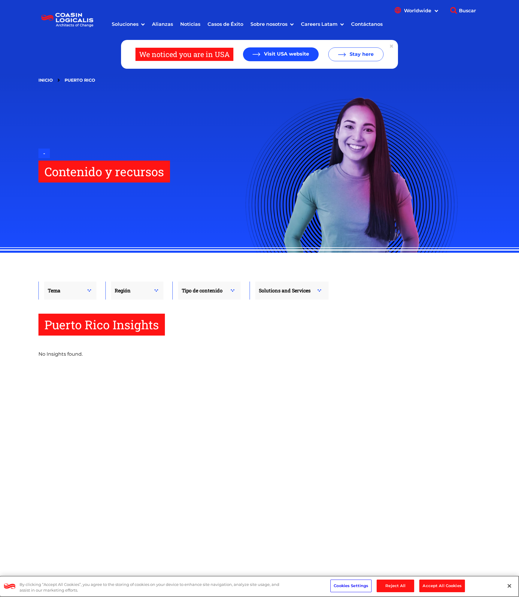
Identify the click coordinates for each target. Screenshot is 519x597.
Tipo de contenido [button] (202, 290)
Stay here (361, 54)
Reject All (395, 585)
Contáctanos (367, 24)
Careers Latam (319, 24)
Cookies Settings (351, 585)
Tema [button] (54, 290)
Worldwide (418, 11)
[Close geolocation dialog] (392, 46)
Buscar (467, 11)
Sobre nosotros (268, 24)
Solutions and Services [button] (285, 290)
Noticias (190, 24)
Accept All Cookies (442, 585)
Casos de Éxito (225, 24)
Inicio (45, 80)
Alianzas (162, 24)
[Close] (509, 585)
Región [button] (123, 290)
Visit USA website (286, 54)
